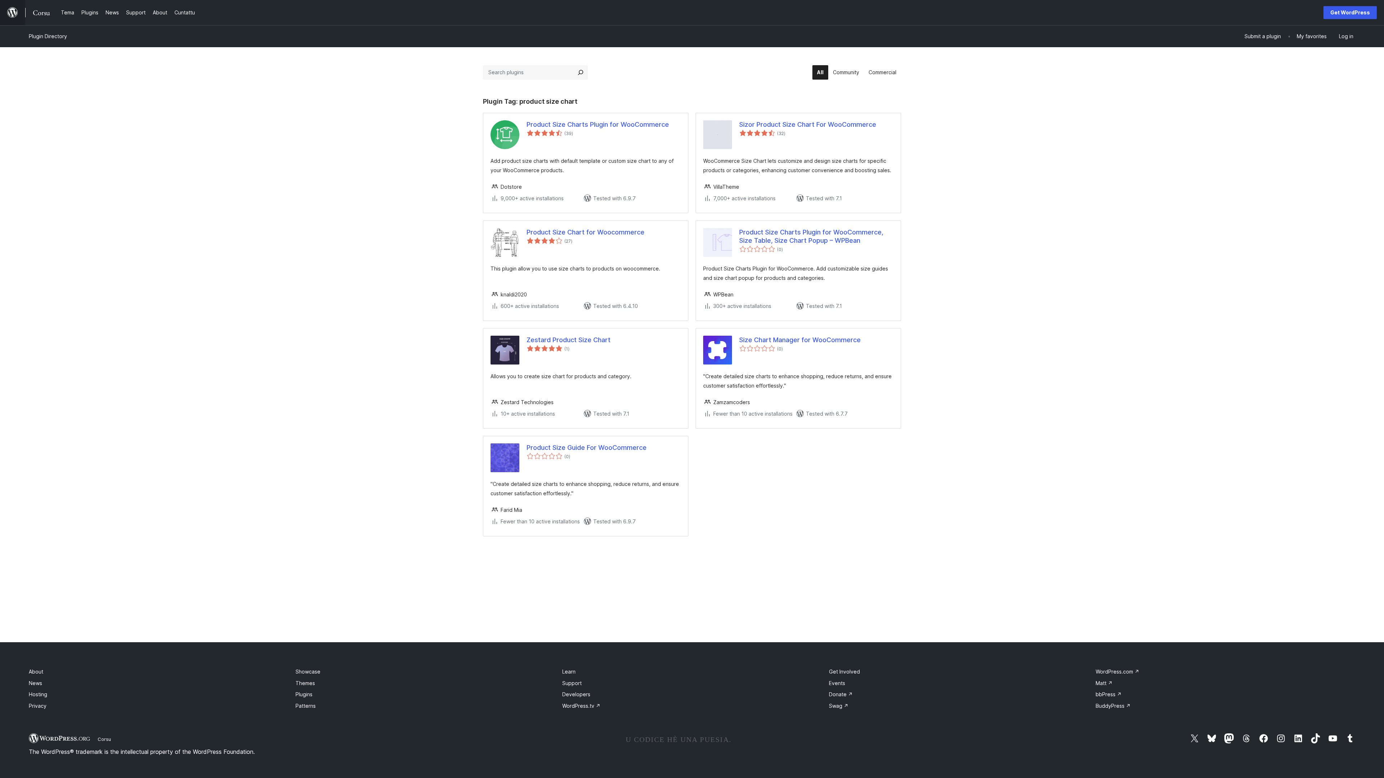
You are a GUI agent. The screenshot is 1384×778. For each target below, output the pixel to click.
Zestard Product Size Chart (569, 340)
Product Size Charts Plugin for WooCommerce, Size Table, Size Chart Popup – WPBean (811, 236)
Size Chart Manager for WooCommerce (800, 340)
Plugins (304, 694)
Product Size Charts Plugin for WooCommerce (598, 124)
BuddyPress (1113, 706)
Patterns (306, 706)
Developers (576, 694)
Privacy (37, 706)
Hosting (38, 694)
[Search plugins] (580, 72)
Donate (841, 694)
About (36, 672)
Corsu (104, 739)
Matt (1104, 683)
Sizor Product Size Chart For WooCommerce (807, 124)
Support (572, 683)
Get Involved (844, 672)
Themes (305, 683)
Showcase (308, 672)
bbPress (1109, 694)
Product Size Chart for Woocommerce (585, 232)
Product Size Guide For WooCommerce (587, 447)
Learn (569, 672)
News (35, 683)
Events (837, 683)
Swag (838, 706)
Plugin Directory (48, 36)
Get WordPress (1350, 12)
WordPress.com (1117, 672)
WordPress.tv (581, 706)
